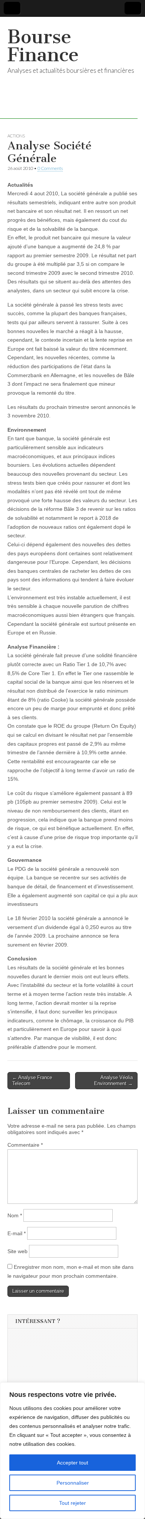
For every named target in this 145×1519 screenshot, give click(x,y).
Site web (17, 1251)
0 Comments (50, 168)
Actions (16, 135)
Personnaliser (73, 1483)
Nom (14, 1215)
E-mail (16, 1233)
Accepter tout (72, 1463)
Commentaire (25, 1145)
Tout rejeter (72, 1503)
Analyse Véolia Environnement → (113, 1080)
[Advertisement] (71, 1380)
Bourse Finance (43, 45)
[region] (72, 1450)
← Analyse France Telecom (32, 1080)
